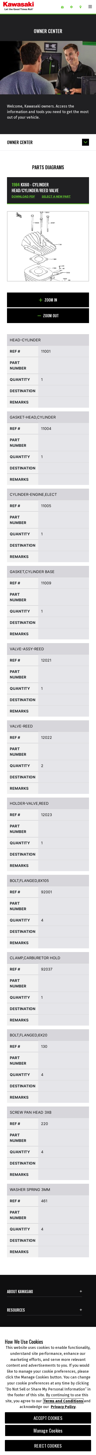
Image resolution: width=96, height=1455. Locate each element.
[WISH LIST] (64, 7)
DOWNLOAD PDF (23, 196)
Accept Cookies (48, 1418)
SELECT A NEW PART (56, 196)
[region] (48, 1391)
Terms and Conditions (63, 1401)
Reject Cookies (48, 1445)
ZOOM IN (50, 300)
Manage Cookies (48, 1430)
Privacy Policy (63, 1407)
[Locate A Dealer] (82, 7)
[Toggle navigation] (90, 6)
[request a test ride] (73, 7)
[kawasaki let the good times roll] (30, 7)
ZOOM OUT (50, 315)
